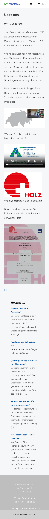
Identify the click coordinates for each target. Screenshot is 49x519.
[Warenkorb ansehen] (31, 4)
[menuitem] (5, 290)
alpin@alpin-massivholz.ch (28, 508)
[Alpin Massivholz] (10, 4)
